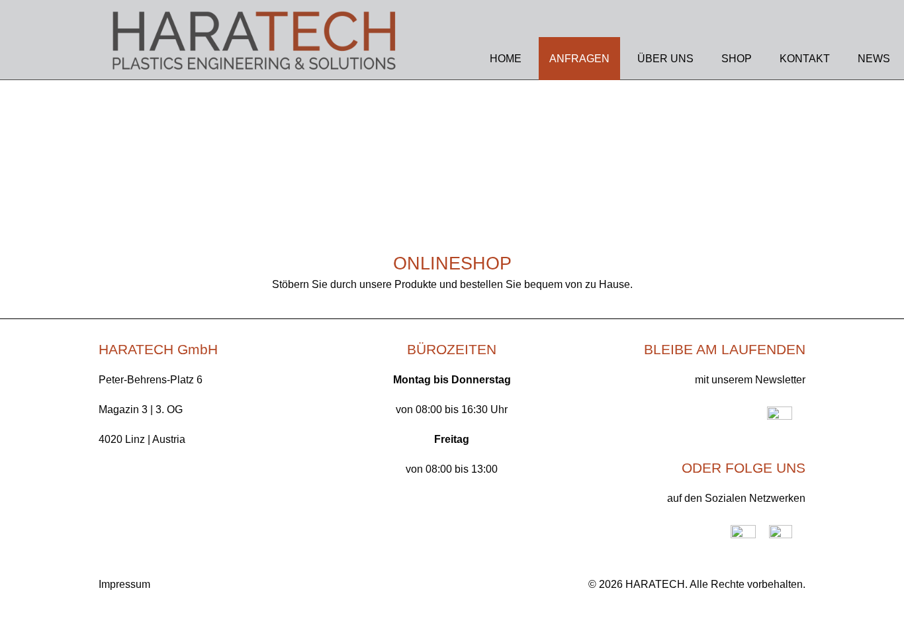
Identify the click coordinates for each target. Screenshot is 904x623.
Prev (26, 185)
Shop (736, 58)
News (874, 58)
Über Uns (665, 58)
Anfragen (579, 58)
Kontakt (805, 58)
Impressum (124, 584)
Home (505, 58)
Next (877, 185)
